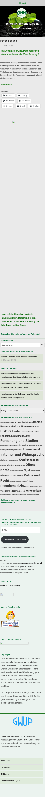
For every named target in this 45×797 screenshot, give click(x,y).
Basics (37, 422)
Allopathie (3, 422)
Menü (24, 3)
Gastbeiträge (4, 445)
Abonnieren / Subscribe (15, 539)
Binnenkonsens (29, 426)
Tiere (40, 486)
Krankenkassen (29, 459)
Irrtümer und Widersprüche (22, 454)
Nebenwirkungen (20, 465)
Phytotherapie (35, 470)
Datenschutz (6, 767)
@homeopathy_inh (27, 566)
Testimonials (34, 486)
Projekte (30, 481)
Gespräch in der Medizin (18, 445)
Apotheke (10, 422)
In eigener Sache (16, 450)
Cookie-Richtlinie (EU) (10, 781)
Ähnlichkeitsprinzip (33, 494)
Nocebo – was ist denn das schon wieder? (19, 357)
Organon (12, 470)
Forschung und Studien (19, 441)
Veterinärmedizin (8, 491)
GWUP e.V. (21, 740)
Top (42, 793)
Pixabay (17, 585)
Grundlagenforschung (35, 445)
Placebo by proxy (16, 476)
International (31, 449)
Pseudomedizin (12, 486)
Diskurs (5, 431)
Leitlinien (3, 465)
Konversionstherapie (12, 460)
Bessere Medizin (10, 426)
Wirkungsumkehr (5, 494)
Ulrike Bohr (5, 585)
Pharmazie (19, 470)
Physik (27, 470)
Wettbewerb (20, 491)
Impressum (5, 761)
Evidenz (17, 431)
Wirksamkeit (33, 490)
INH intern (5, 774)
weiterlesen (6, 84)
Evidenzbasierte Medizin (31, 432)
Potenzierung (14, 481)
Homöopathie (5, 450)
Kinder (2, 460)
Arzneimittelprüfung (23, 422)
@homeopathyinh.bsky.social (30, 563)
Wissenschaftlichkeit (19, 494)
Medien (10, 465)
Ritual (26, 486)
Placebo (4, 475)
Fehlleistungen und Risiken (15, 435)
